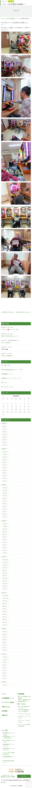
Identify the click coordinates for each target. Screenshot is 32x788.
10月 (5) (5, 529)
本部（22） (4, 382)
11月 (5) (5, 490)
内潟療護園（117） (6, 374)
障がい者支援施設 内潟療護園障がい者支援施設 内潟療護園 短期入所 (24, 699)
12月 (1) (5, 685)
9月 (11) (5, 603)
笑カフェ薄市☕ (5, 342)
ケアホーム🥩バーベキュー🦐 (9, 329)
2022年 (3, 557)
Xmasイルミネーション (23, 312)
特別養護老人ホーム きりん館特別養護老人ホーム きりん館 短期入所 (9, 735)
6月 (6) (4, 431)
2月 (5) (4, 478)
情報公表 (4, 715)
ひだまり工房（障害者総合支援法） (24, 725)
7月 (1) (4, 637)
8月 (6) (4, 606)
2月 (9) (4, 550)
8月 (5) (4, 462)
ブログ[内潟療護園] (10, 18)
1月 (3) (4, 481)
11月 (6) (5, 526)
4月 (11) (5, 617)
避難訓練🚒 (4, 349)
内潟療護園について (8, 698)
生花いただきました (7, 312)
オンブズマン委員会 (8, 702)
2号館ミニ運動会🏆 (6, 355)
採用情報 (4, 711)
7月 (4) (4, 465)
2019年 (3, 654)
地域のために (6, 707)
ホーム (3, 18)
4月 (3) (4, 473)
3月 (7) (4, 439)
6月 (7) (4, 539)
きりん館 (4, 730)
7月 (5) (4, 537)
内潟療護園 (11, 1)
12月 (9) (5, 452)
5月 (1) (4, 670)
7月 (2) (4, 501)
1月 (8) (4, 445)
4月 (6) (4, 437)
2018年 (3, 682)
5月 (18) (5, 578)
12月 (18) (5, 560)
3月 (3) (4, 475)
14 (20, 406)
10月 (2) (5, 631)
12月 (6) (5, 488)
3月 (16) (5, 583)
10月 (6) (5, 493)
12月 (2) (5, 657)
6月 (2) (4, 503)
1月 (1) (4, 678)
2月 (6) (4, 586)
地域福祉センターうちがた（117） (11, 378)
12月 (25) (5, 595)
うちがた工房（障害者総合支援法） (9, 753)
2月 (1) (4, 442)
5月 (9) (4, 614)
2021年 (3, 593)
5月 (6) (4, 434)
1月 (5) (4, 517)
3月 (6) (4, 619)
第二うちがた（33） (7, 387)
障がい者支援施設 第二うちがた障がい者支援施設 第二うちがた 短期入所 (24, 709)
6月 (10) (5, 575)
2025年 (3, 449)
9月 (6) (4, 531)
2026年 (3, 423)
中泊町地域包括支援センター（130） (12, 369)
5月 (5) (4, 470)
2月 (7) (4, 514)
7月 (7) (4, 609)
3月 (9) (4, 547)
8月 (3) (4, 498)
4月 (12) (5, 581)
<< (3, 396)
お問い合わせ (24, 776)
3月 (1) (4, 511)
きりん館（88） (5, 365)
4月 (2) (4, 509)
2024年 (3, 485)
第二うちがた (21, 704)
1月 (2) (4, 625)
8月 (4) (4, 534)
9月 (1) (4, 665)
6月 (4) (4, 467)
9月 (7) (4, 459)
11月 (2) (5, 659)
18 (7, 409)
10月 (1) (5, 662)
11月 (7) (5, 454)
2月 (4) (4, 622)
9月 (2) (4, 495)
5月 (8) (4, 542)
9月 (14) (5, 567)
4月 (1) (4, 642)
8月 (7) (4, 570)
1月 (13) (5, 589)
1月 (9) (4, 553)
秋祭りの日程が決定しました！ (10, 336)
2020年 (3, 629)
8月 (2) (4, 426)
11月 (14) (5, 562)
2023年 (3, 521)
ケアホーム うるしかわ (24, 714)
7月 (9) (4, 429)
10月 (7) (5, 457)
